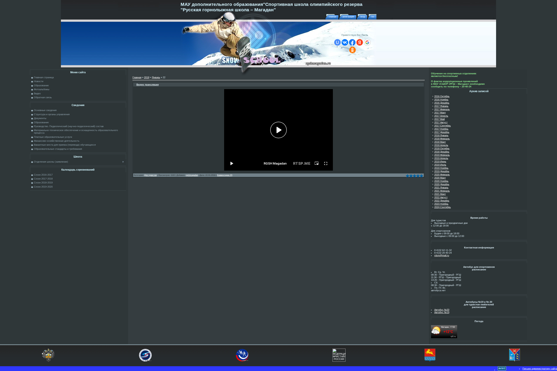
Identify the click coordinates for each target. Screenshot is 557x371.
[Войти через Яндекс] (359, 42)
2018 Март (440, 142)
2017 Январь (441, 106)
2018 (146, 77)
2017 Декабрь (441, 132)
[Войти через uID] (337, 42)
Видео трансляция (147, 84)
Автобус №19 (441, 312)
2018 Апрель (441, 145)
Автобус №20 (441, 309)
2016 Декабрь (441, 102)
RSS (372, 17)
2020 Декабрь (441, 184)
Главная (332, 17)
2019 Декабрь (441, 171)
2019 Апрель (441, 158)
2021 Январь (441, 187)
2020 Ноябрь (441, 181)
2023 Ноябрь (441, 204)
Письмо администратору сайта (539, 368)
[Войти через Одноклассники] (352, 50)
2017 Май (439, 119)
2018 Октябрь (442, 148)
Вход (363, 17)
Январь (156, 77)
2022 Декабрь (441, 200)
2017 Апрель (441, 116)
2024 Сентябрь (442, 207)
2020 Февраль (442, 174)
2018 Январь (441, 135)
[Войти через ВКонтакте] (345, 42)
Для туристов (150, 175)
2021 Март (440, 194)
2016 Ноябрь (441, 99)
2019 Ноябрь (441, 168)
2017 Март (440, 112)
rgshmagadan (192, 175)
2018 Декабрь (441, 151)
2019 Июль (440, 164)
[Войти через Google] (367, 42)
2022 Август (441, 197)
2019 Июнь (440, 161)
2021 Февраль (442, 191)
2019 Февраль (442, 155)
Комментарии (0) (224, 175)
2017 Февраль (442, 109)
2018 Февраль (442, 138)
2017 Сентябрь (442, 125)
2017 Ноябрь (441, 129)
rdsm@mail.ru (441, 255)
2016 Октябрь (442, 96)
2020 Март (440, 177)
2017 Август (441, 122)
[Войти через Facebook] (352, 42)
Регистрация (348, 17)
